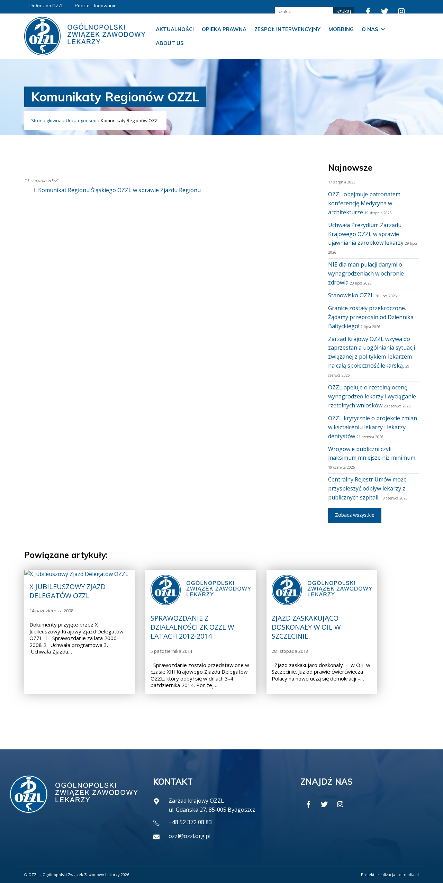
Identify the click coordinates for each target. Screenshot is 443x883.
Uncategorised (81, 120)
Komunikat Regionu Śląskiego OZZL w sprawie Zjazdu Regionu (119, 190)
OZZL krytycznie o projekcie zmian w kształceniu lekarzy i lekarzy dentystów (372, 427)
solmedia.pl (408, 874)
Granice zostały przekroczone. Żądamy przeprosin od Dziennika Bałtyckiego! (371, 317)
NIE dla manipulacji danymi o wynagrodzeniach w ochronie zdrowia (366, 273)
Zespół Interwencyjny (287, 29)
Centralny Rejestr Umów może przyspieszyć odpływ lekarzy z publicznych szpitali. (367, 488)
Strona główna (46, 120)
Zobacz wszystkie (354, 515)
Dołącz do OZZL (46, 5)
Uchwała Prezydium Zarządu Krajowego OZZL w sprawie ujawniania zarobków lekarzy (366, 234)
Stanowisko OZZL (351, 295)
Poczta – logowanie (96, 5)
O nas (370, 29)
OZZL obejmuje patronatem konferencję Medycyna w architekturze (364, 203)
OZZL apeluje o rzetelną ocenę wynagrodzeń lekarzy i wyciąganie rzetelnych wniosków (372, 396)
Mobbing (341, 29)
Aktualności (175, 29)
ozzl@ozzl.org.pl (189, 836)
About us (170, 43)
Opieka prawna (224, 29)
